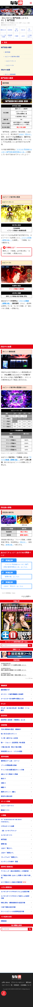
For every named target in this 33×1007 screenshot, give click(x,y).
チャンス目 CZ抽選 (3, 36)
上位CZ (23, 36)
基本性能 (7, 52)
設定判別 (10, 30)
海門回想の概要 (6, 47)
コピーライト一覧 (7, 985)
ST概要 (16, 36)
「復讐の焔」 (9, 545)
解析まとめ (3, 30)
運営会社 (28, 982)
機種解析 (7, 7)
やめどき (23, 30)
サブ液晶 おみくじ (30, 36)
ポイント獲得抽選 (10, 74)
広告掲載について (26, 985)
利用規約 (16, 985)
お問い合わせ (6, 982)
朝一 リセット (30, 30)
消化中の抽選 (5, 70)
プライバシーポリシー (17, 982)
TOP (2, 7)
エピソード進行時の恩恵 (12, 56)
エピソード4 (10, 65)
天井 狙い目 (16, 30)
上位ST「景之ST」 (25, 134)
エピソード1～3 (11, 61)
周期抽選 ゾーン (10, 36)
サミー (13, 7)
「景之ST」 (23, 542)
